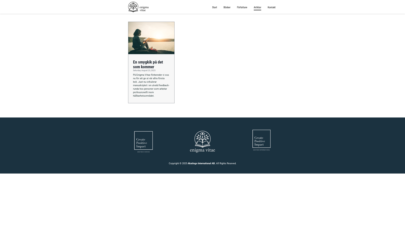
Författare (242, 7)
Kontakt (272, 7)
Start (214, 7)
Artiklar (257, 7)
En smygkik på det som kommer (148, 64)
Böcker (227, 7)
